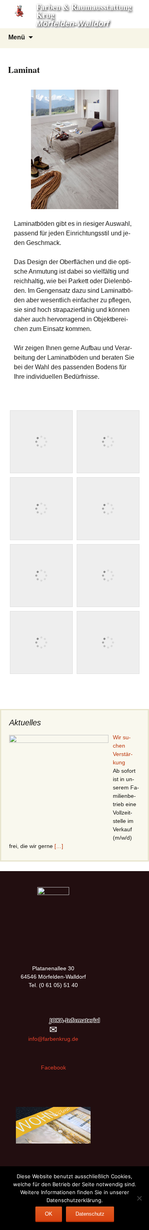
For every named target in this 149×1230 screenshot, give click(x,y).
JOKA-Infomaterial (75, 1020)
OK (48, 1214)
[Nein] (139, 1198)
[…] (58, 846)
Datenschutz (89, 1214)
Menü (16, 37)
